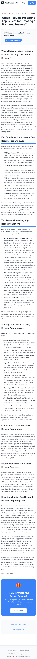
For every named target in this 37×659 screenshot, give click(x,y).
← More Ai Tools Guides (18, 624)
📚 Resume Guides (14, 13)
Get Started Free (18, 610)
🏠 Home (3, 13)
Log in (24, 3)
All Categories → (18, 629)
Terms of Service (24, 650)
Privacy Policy (12, 650)
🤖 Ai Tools (25, 13)
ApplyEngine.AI (11, 3)
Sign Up (31, 3)
